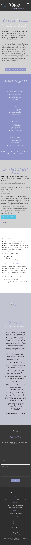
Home (15, 520)
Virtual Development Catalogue (16, 69)
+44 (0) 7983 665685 (17, 506)
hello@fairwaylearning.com (15, 513)
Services (15, 524)
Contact (15, 530)
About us (15, 522)
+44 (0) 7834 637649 (17, 507)
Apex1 (18, 539)
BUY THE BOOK (8, 217)
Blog (15, 526)
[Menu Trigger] (28, 3)
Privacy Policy (15, 528)
